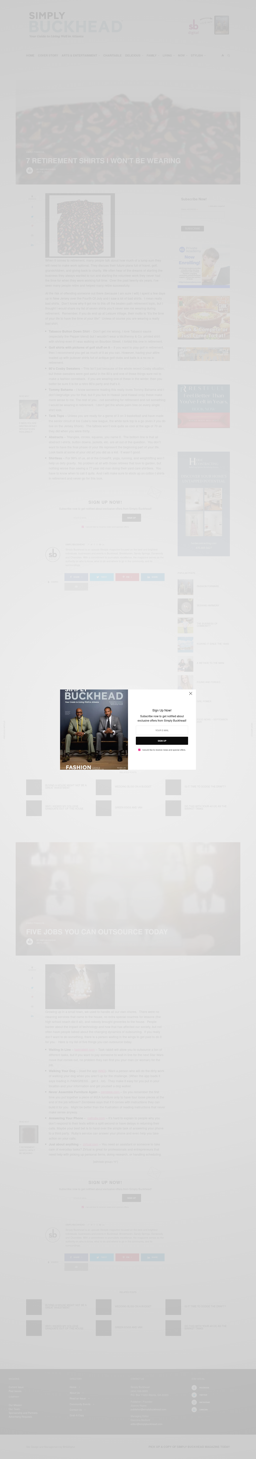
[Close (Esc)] (190, 695)
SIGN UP (162, 740)
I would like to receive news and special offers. (164, 750)
